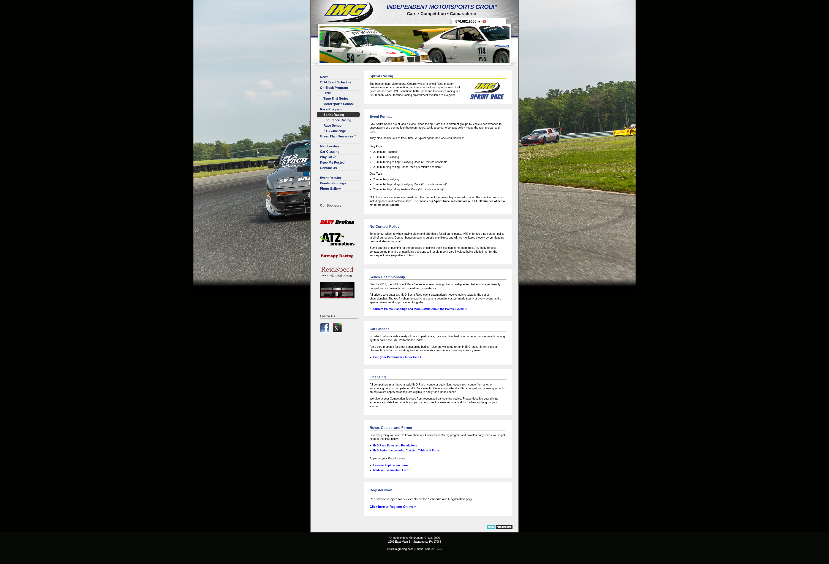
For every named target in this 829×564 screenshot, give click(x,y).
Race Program (331, 109)
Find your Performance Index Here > (397, 357)
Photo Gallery (330, 188)
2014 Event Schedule (335, 82)
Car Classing (329, 151)
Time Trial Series (335, 98)
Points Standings (333, 183)
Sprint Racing (333, 114)
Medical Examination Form (391, 470)
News (324, 77)
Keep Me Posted (332, 162)
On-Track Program (334, 87)
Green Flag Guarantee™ (338, 136)
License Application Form (390, 465)
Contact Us (328, 168)
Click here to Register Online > (393, 506)
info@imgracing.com (400, 549)
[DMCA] (500, 528)
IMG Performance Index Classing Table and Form (406, 450)
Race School (332, 125)
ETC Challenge (334, 131)
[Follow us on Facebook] (325, 331)
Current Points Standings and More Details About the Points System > (420, 309)
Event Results (330, 178)
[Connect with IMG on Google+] (337, 331)
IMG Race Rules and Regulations (395, 445)
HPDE (327, 93)
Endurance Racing (337, 120)
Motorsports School (338, 104)
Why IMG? (328, 157)
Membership (329, 146)
